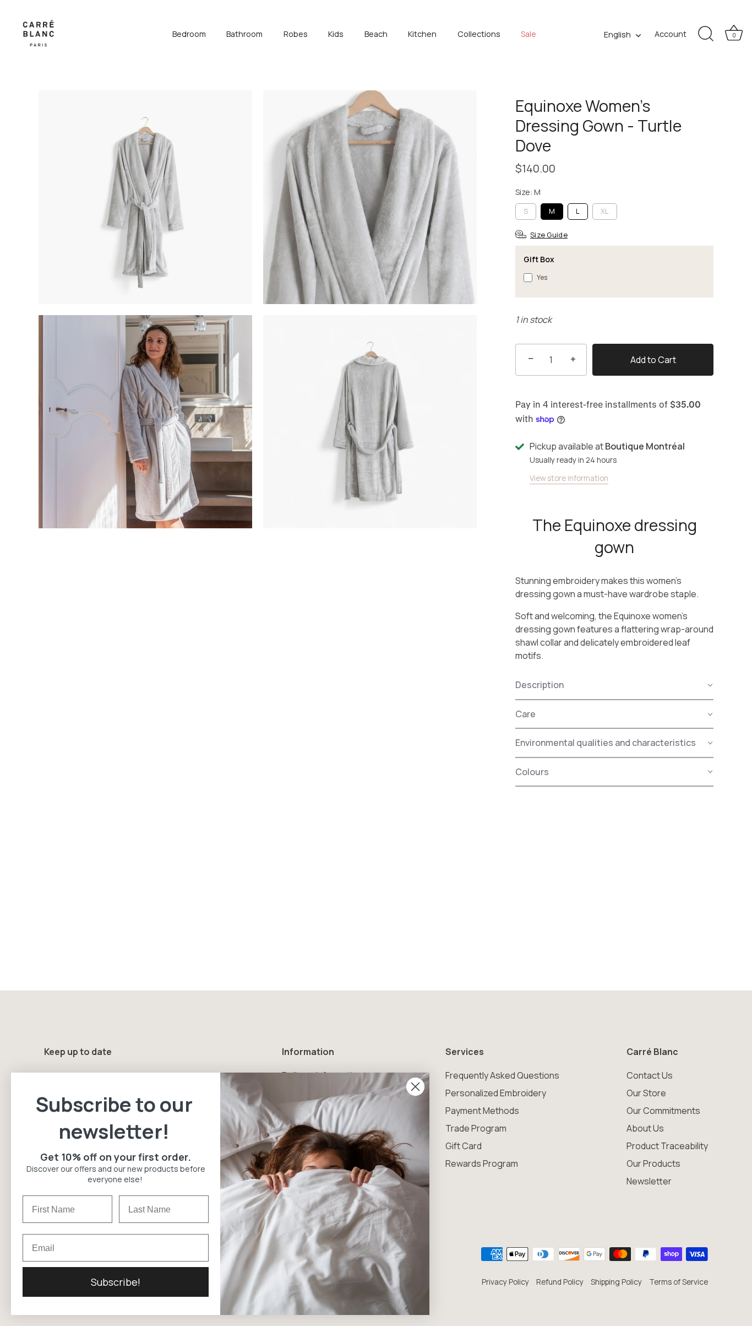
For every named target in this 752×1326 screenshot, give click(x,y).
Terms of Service (678, 1282)
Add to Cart (653, 360)
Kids (336, 34)
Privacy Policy (505, 1282)
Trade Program (475, 1128)
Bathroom (244, 34)
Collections (478, 34)
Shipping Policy (616, 1282)
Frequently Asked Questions (502, 1075)
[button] (614, 685)
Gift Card (463, 1146)
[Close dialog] (415, 1086)
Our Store (646, 1093)
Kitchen (422, 34)
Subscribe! (115, 1282)
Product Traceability (667, 1146)
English (617, 35)
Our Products (653, 1163)
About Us (645, 1128)
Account (670, 34)
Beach (376, 34)
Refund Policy (560, 1282)
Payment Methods (482, 1111)
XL (605, 211)
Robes (296, 34)
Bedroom (189, 34)
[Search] (706, 34)
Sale (528, 34)
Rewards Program (481, 1163)
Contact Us (649, 1075)
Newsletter (649, 1181)
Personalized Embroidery (495, 1093)
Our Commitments (663, 1111)
